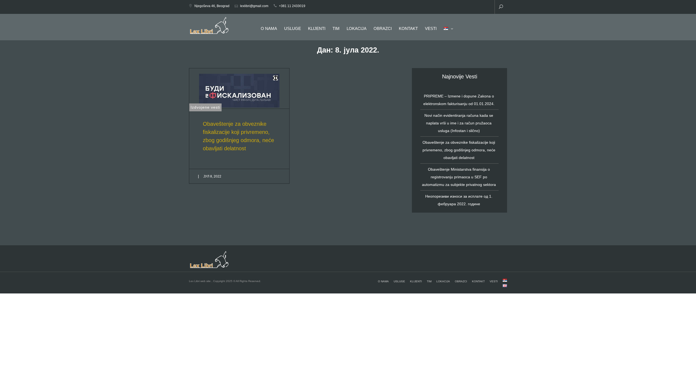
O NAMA (269, 28)
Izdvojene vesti (205, 107)
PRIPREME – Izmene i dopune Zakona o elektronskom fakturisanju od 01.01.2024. (459, 100)
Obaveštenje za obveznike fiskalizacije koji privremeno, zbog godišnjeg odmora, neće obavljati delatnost (458, 150)
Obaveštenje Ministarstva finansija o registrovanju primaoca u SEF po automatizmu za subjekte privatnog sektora (459, 177)
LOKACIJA (356, 28)
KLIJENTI (316, 28)
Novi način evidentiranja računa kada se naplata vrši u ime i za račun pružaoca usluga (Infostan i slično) (458, 123)
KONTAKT (408, 28)
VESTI (431, 28)
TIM (336, 28)
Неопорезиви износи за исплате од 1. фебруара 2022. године (458, 200)
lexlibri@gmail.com (254, 6)
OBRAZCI (383, 28)
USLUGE (292, 28)
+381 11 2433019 (292, 6)
